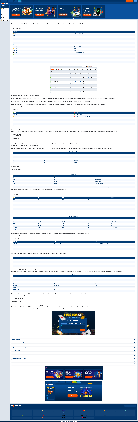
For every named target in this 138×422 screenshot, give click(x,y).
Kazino (68, 3)
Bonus (65, 3)
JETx (76, 3)
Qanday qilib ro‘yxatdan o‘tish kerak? (17, 339)
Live (71, 3)
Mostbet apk (84, 3)
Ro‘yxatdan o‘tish (59, 3)
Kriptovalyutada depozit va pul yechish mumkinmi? (19, 363)
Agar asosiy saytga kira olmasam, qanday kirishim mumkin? (20, 342)
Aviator (68, 407)
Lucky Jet (79, 407)
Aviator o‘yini (72, 407)
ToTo (76, 407)
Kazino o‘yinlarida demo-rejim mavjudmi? (18, 361)
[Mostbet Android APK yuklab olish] (5, 1)
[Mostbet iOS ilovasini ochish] (6, 1)
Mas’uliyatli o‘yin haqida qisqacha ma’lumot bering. (19, 358)
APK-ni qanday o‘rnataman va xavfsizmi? (18, 350)
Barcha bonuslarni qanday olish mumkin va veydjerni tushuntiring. (21, 347)
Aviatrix (89, 3)
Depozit (79, 3)
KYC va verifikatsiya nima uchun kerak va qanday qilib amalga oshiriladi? (22, 355)
